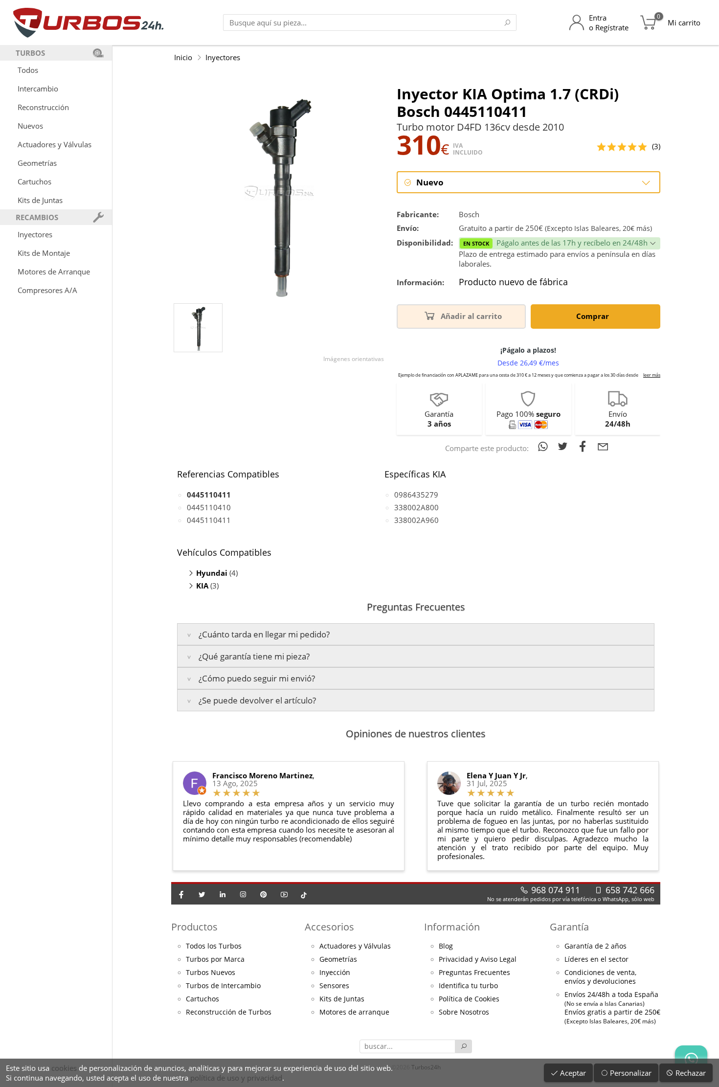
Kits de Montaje (44, 253)
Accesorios (329, 926)
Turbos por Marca (215, 959)
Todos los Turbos (214, 946)
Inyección (334, 972)
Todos (28, 70)
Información (452, 926)
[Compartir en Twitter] (565, 446)
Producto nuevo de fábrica (513, 282)
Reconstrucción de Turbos (228, 1012)
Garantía (569, 926)
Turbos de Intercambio (223, 985)
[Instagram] (243, 894)
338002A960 (416, 520)
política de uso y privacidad (236, 1078)
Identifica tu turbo (468, 985)
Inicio (183, 57)
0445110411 (209, 520)
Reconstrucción (43, 107)
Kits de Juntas (40, 200)
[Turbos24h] (88, 22)
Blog (446, 946)
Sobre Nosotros (464, 1012)
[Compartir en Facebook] (585, 446)
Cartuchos (34, 181)
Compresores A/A (47, 290)
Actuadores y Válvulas (54, 144)
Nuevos (30, 126)
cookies (64, 1068)
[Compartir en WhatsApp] (545, 446)
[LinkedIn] (222, 894)
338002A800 (416, 507)
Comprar (593, 316)
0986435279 (416, 494)
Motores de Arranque (54, 271)
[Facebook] (181, 894)
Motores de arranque (354, 1012)
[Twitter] (202, 894)
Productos (194, 926)
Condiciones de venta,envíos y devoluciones (600, 977)
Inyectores (35, 234)
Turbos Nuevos (210, 972)
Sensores (334, 985)
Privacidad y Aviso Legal (478, 959)
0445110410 (209, 507)
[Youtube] (284, 894)
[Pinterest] (263, 894)
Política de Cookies (469, 999)
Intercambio (38, 88)
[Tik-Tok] (303, 894)
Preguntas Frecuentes (474, 972)
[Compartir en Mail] (603, 446)
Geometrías (37, 163)
